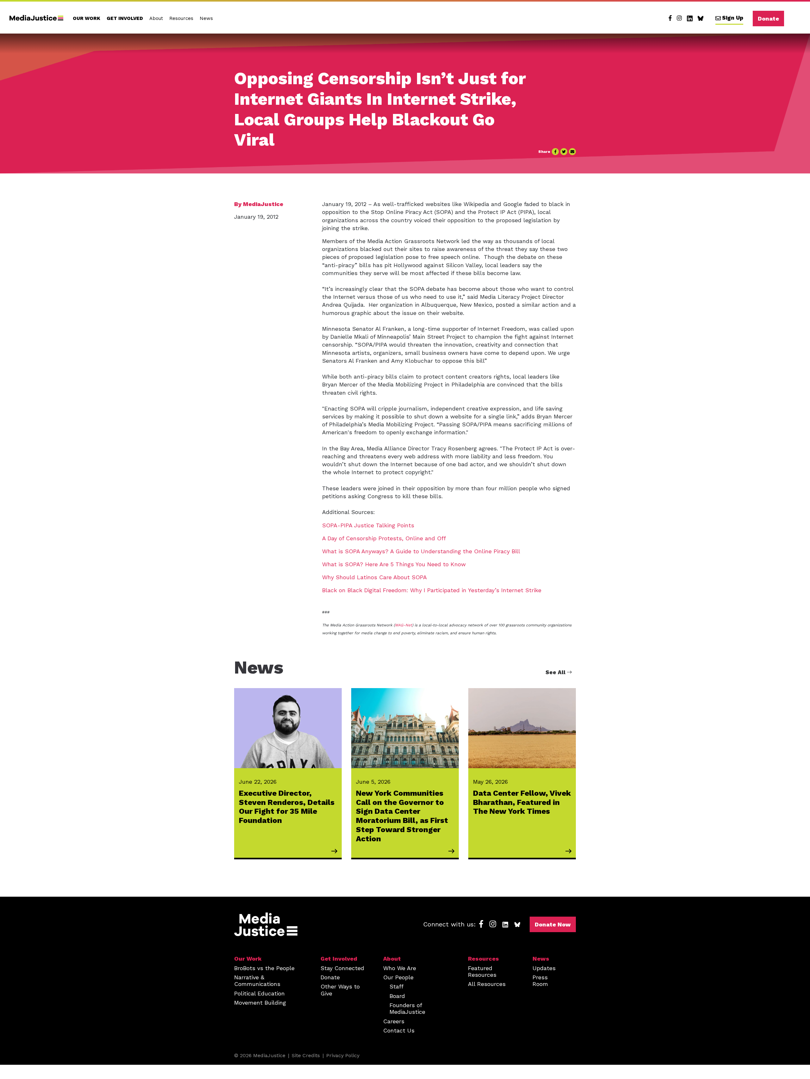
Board (397, 996)
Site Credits (306, 1055)
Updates (544, 968)
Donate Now (553, 924)
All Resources (487, 984)
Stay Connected (342, 968)
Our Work (86, 18)
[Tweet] (563, 151)
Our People (398, 977)
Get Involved (125, 18)
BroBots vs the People (264, 968)
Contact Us (398, 1030)
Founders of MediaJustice (407, 1008)
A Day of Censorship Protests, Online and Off (385, 538)
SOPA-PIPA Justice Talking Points (368, 525)
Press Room (540, 980)
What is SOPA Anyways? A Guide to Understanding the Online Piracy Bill (421, 551)
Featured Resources (482, 971)
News (206, 18)
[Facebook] (670, 18)
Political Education (259, 993)
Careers (393, 1021)
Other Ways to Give (340, 989)
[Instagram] (679, 18)
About (156, 18)
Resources (181, 18)
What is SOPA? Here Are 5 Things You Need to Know (394, 564)
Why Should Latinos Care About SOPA (374, 577)
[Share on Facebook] (555, 151)
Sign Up (732, 18)
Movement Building (260, 1002)
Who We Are (399, 968)
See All (556, 672)
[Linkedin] (689, 18)
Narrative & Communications (257, 980)
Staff (396, 986)
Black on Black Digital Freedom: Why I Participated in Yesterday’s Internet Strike (431, 590)
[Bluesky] (700, 18)
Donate (768, 18)
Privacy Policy (342, 1055)
